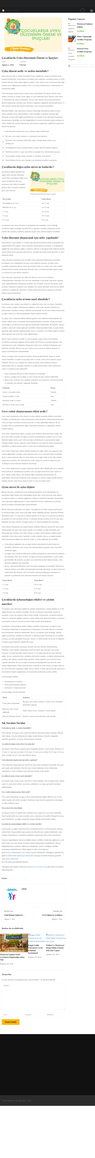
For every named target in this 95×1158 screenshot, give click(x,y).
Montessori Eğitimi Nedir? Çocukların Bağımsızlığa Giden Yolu (12, 957)
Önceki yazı (8, 911)
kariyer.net (31, 867)
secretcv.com (42, 867)
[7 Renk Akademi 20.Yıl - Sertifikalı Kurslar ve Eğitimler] (10, 11)
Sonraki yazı (57, 911)
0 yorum (23, 65)
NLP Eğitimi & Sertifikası (52, 915)
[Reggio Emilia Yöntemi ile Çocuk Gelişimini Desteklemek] (37, 938)
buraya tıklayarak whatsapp (30, 856)
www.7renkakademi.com (16, 852)
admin (24, 889)
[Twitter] (15, 878)
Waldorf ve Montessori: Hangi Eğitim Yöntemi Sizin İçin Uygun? (55, 947)
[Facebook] (10, 878)
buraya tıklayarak (12, 859)
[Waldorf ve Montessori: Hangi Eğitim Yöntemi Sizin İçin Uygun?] (56, 938)
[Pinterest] (20, 878)
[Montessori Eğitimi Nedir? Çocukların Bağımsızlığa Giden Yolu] (14, 943)
